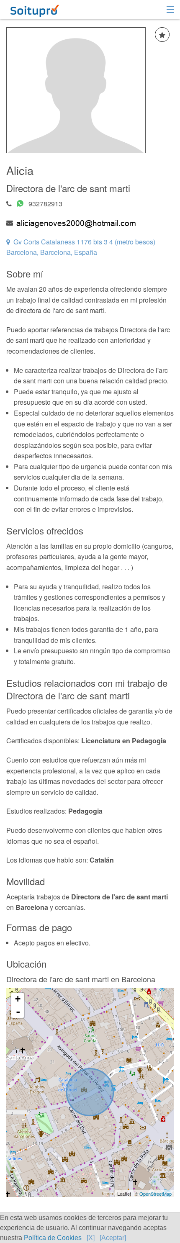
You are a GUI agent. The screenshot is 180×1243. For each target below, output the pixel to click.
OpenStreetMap (155, 1193)
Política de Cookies (53, 1237)
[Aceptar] (113, 1237)
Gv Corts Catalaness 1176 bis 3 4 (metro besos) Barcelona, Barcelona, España (80, 247)
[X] (91, 1237)
